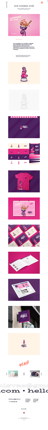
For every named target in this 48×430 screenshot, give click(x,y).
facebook (27, 400)
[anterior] (13, 374)
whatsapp (35, 400)
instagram (28, 399)
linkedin (27, 401)
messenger (36, 399)
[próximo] (34, 374)
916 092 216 (13, 401)
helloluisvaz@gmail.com (14, 399)
